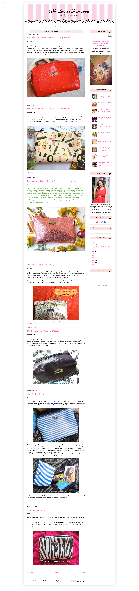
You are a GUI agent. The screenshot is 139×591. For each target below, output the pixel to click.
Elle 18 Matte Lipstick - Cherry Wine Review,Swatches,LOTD (105, 164)
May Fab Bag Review (36, 394)
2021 (93, 251)
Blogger (60, 581)
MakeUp (54, 26)
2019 (93, 255)
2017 (93, 260)
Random (76, 26)
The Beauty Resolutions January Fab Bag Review (48, 108)
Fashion (47, 26)
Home (41, 26)
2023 (93, 242)
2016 (93, 262)
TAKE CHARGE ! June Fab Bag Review (45, 331)
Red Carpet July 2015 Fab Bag (40, 264)
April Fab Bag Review (36, 510)
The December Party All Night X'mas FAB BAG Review (51, 181)
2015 (93, 264)
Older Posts (82, 572)
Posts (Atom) (36, 575)
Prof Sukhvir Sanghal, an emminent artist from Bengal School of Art (101, 43)
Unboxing (68, 26)
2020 (93, 253)
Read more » (30, 100)
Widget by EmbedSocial (103, 285)
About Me (83, 26)
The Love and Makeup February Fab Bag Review (48, 37)
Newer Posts (30, 572)
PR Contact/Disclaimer (93, 26)
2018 (93, 257)
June (94, 244)
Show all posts (65, 31)
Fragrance (61, 26)
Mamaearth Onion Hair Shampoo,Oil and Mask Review (104, 96)
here (42, 50)
